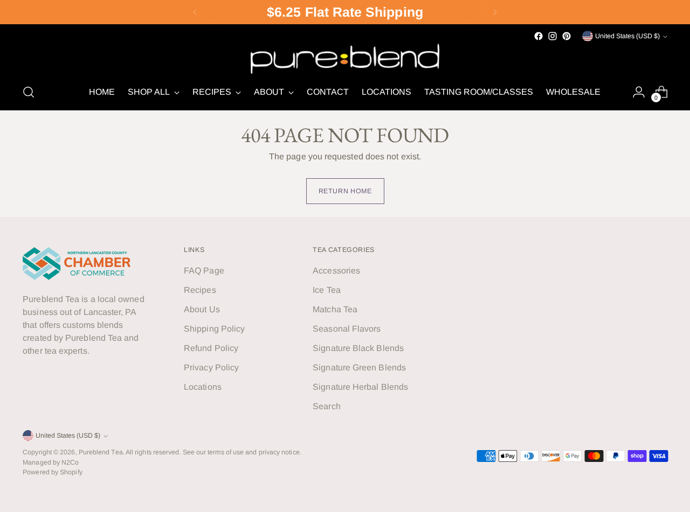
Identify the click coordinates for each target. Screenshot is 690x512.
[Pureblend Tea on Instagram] (552, 36)
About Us (202, 309)
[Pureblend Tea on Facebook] (538, 36)
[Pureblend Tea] (345, 58)
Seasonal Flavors (347, 328)
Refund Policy (211, 348)
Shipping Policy (214, 328)
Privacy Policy (211, 367)
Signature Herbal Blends (360, 386)
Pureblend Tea (101, 452)
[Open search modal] (28, 92)
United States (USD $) (627, 36)
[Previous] (195, 12)
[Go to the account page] (639, 92)
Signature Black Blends (358, 348)
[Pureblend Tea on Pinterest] (566, 36)
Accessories (336, 270)
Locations (203, 386)
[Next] (495, 12)
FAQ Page (204, 270)
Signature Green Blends (359, 367)
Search (326, 406)
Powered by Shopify (52, 472)
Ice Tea (327, 289)
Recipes (200, 289)
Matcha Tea (335, 309)
